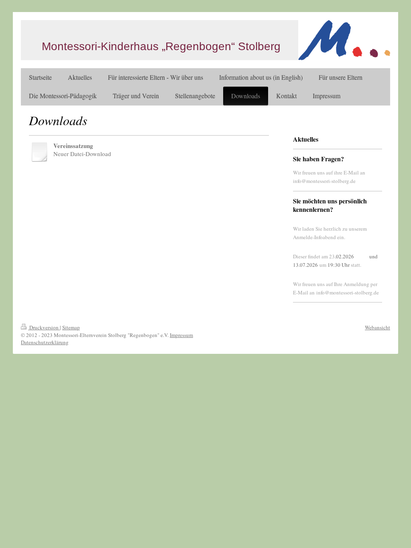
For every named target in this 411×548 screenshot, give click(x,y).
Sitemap (71, 327)
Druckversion (44, 327)
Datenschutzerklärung (45, 342)
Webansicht (377, 327)
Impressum (181, 335)
